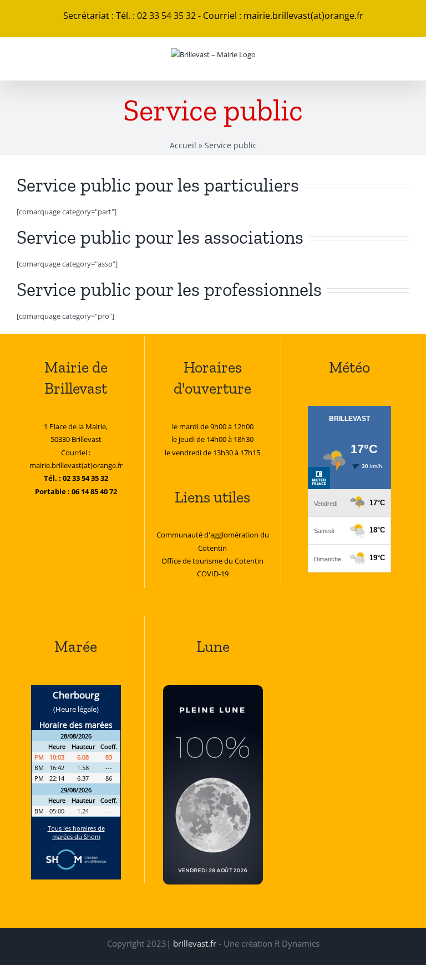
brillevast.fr (194, 943)
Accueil (183, 145)
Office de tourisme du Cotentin (212, 561)
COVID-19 (213, 574)
